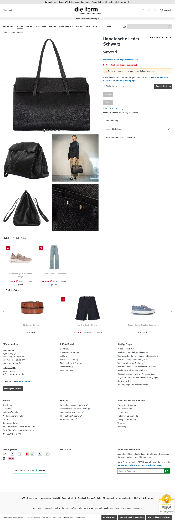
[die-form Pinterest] (70, 457)
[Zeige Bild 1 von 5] (44, 130)
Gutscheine (8, 409)
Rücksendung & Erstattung (72, 363)
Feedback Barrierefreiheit (89, 498)
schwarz (108, 94)
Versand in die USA (125, 349)
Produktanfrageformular (13, 416)
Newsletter (7, 405)
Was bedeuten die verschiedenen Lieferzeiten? (137, 356)
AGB (23, 498)
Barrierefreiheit (69, 498)
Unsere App (122, 427)
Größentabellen (124, 381)
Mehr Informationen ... (79, 517)
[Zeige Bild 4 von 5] (55, 130)
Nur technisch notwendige (131, 517)
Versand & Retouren (114, 129)
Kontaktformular (24, 381)
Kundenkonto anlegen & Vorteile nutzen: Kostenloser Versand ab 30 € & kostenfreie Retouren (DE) (87, 2)
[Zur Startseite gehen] (87, 10)
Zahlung (63, 356)
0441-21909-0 (9, 371)
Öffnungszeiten (110, 498)
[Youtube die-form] (91, 457)
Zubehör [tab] (7, 238)
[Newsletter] (143, 10)
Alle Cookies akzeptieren (159, 517)
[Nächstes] (98, 84)
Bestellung (64, 349)
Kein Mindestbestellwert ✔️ (72, 412)
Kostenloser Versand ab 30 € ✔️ (74, 405)
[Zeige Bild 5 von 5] (59, 130)
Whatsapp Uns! (67, 370)
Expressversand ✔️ (68, 419)
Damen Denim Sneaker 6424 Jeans (143, 325)
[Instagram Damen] (84, 457)
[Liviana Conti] (159, 42)
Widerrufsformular (10, 412)
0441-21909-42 (9, 354)
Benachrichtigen (163, 86)
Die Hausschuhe (124, 409)
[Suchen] (124, 26)
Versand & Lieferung (69, 359)
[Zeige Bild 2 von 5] (48, 130)
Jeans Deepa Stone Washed (54, 274)
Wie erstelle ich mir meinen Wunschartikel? (136, 374)
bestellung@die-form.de (13, 357)
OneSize (108, 102)
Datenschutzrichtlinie (127, 465)
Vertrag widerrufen (12, 388)
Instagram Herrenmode (127, 419)
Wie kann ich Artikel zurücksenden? (133, 352)
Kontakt (6, 419)
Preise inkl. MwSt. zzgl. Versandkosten (120, 60)
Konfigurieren (109, 517)
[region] (51, 133)
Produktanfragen (67, 367)
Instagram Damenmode (127, 416)
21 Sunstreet (122, 412)
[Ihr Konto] (155, 10)
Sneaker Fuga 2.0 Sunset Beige (20, 275)
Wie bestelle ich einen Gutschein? (132, 370)
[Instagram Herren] (77, 457)
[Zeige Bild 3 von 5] (51, 130)
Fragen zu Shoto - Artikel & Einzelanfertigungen (137, 377)
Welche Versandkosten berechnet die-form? (136, 367)
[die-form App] (98, 457)
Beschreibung (112, 120)
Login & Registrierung (69, 352)
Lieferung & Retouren (143, 498)
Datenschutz (33, 498)
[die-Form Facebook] (63, 457)
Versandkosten (125, 498)
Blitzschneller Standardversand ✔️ (75, 409)
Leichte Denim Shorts (87, 325)
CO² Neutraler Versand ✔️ (71, 416)
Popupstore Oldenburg (127, 405)
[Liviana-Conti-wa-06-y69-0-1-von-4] (51, 84)
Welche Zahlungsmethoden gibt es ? (133, 359)
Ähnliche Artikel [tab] (19, 238)
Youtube (121, 423)
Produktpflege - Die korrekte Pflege (132, 385)
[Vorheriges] (4, 84)
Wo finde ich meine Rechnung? (131, 363)
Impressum (46, 498)
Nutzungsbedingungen (126, 80)
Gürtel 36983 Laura (31, 325)
